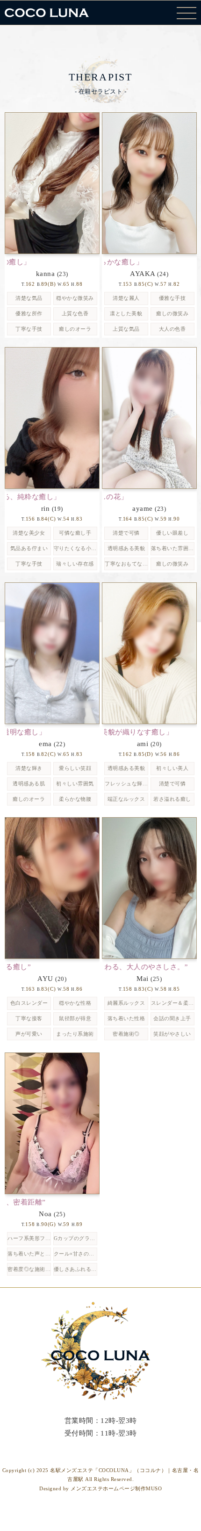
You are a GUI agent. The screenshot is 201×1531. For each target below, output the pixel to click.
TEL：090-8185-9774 (101, 1445)
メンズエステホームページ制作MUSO (116, 1488)
